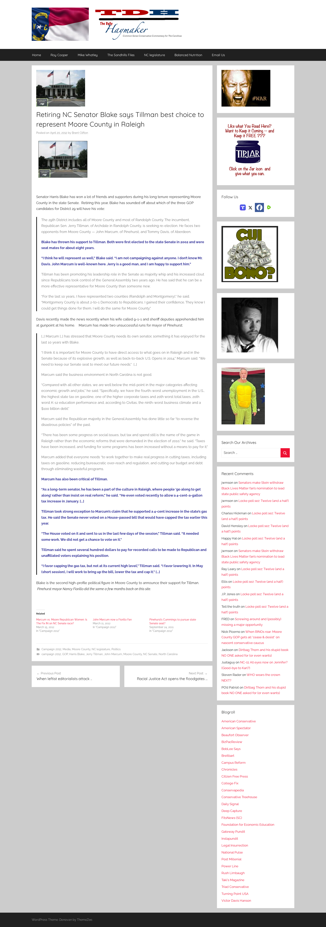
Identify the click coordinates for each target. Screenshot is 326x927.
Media (67, 649)
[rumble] (268, 207)
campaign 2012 (51, 654)
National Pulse (232, 852)
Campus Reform (233, 763)
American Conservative (238, 721)
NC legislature (154, 55)
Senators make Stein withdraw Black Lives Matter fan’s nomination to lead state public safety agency (252, 488)
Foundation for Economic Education (247, 824)
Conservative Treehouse (239, 797)
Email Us (218, 55)
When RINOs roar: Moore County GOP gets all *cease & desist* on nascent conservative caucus (251, 637)
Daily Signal (230, 804)
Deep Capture (231, 811)
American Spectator (236, 728)
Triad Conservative (235, 887)
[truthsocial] (242, 207)
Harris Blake (77, 654)
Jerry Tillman (94, 654)
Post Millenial (231, 859)
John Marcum (113, 654)
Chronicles (229, 769)
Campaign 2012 (51, 649)
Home (36, 55)
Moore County (81, 649)
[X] (250, 207)
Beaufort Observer (235, 735)
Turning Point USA (234, 894)
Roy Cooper (59, 55)
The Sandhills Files (121, 55)
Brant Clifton (80, 133)
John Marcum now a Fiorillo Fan (112, 619)
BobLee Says (231, 749)
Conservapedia (232, 790)
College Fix (229, 783)
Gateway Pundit (233, 831)
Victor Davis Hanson (236, 900)
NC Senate (150, 654)
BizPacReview (231, 742)
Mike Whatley (88, 55)
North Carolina (168, 654)
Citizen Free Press (234, 776)
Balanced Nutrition (188, 55)
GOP (65, 654)
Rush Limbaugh (233, 873)
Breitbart (227, 756)
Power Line (229, 866)
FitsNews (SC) (231, 818)
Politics (116, 649)
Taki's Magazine (232, 880)
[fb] (259, 207)
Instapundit (229, 838)
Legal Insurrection (234, 845)
